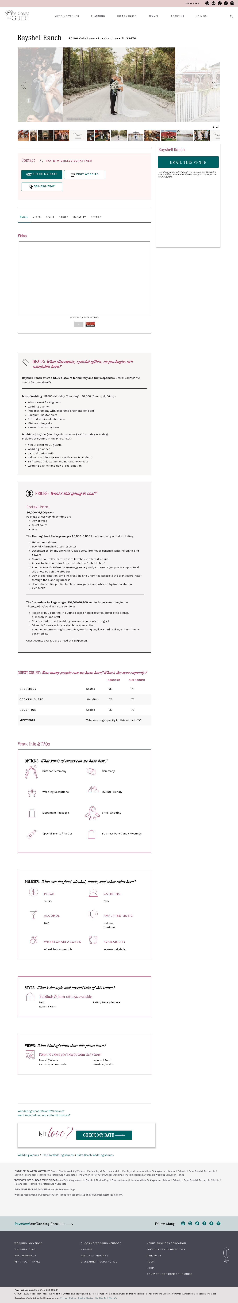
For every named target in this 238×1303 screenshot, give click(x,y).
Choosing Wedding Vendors (101, 1243)
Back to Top (226, 1248)
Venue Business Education (166, 1243)
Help (150, 1262)
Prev (23, 280)
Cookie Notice (86, 1298)
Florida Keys (94, 1171)
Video (37, 217)
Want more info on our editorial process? (44, 1115)
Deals (50, 217)
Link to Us (154, 1255)
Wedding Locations (28, 1243)
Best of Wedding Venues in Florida (74, 1180)
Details (96, 217)
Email (24, 217)
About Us (177, 16)
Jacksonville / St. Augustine (151, 1171)
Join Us (201, 16)
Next (145, 280)
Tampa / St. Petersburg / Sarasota (57, 1174)
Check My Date (99, 1135)
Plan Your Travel (27, 1262)
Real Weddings (25, 1255)
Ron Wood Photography (191, 118)
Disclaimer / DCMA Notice (99, 1262)
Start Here (192, 3)
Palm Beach (195, 1171)
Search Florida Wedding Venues (68, 1171)
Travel (154, 16)
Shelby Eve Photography (79, 118)
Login (151, 1268)
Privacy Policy (68, 1298)
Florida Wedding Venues (58, 1155)
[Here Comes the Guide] (15, 13)
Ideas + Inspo (127, 16)
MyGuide (87, 1249)
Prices (63, 217)
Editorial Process (94, 1255)
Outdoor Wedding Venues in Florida (122, 1174)
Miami (171, 1171)
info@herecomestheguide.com (105, 1194)
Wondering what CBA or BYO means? (41, 1111)
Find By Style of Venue (90, 1174)
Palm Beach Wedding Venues (95, 1155)
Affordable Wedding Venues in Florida (163, 1174)
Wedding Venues (67, 16)
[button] (22, 85)
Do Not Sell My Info (106, 1298)
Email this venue (188, 162)
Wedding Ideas (25, 1249)
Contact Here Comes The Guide (170, 1274)
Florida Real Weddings (63, 1189)
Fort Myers (128, 1171)
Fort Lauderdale (111, 1171)
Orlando (182, 1171)
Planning (98, 16)
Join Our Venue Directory (166, 1249)
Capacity (79, 217)
